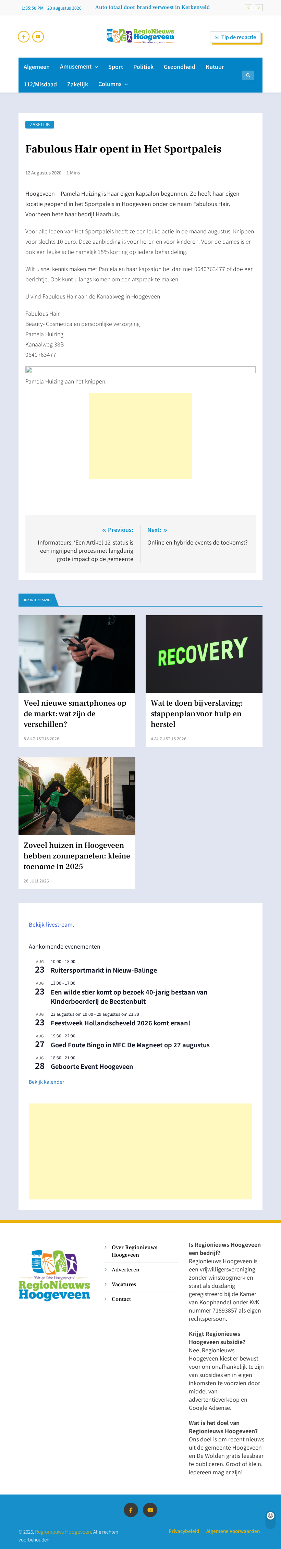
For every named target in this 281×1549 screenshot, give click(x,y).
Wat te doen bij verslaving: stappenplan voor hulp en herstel (197, 714)
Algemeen (37, 66)
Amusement (75, 66)
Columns (110, 84)
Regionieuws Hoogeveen (63, 1531)
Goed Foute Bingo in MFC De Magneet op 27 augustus (130, 1044)
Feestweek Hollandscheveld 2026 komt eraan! (121, 1022)
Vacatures (124, 1284)
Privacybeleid (184, 1530)
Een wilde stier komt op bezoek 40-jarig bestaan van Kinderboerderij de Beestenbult (129, 996)
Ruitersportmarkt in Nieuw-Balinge (104, 969)
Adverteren (125, 1269)
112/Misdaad (40, 84)
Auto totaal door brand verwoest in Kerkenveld (152, 7)
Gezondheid (179, 66)
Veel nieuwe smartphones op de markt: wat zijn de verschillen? (75, 714)
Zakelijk (77, 84)
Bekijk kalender (46, 1081)
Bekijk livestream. (51, 924)
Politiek (143, 66)
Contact (121, 1299)
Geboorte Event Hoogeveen (92, 1066)
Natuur (215, 66)
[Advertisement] (140, 436)
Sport (115, 66)
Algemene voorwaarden (233, 1530)
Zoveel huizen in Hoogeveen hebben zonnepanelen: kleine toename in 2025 (77, 856)
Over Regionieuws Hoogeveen (134, 1251)
